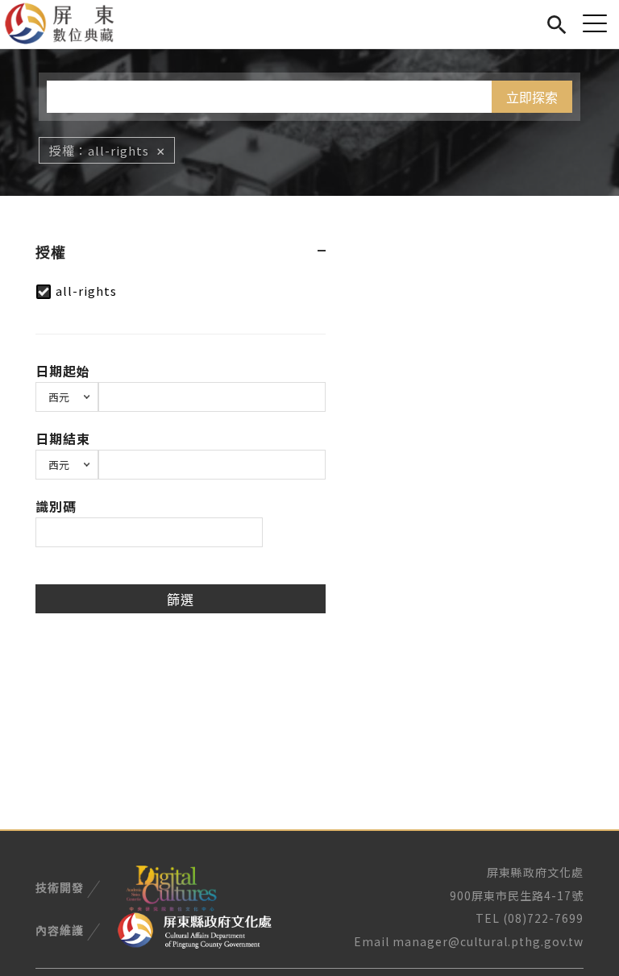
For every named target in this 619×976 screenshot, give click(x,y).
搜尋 (556, 22)
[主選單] (595, 23)
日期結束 (62, 438)
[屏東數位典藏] (69, 24)
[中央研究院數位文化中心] (171, 886)
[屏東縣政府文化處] (194, 929)
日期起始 (62, 370)
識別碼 (56, 506)
